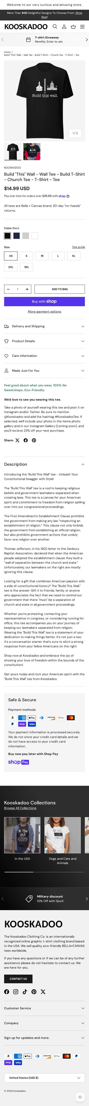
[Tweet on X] (17, 440)
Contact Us (18, 979)
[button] (73, 26)
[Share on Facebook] (26, 440)
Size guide (78, 247)
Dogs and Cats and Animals (62, 861)
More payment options (44, 312)
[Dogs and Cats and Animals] (63, 835)
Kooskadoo (12, 167)
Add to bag (60, 289)
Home (7, 52)
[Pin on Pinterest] (34, 440)
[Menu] (82, 26)
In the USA (22, 859)
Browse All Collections (20, 808)
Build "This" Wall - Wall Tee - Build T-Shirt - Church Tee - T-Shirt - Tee (41, 55)
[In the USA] (22, 835)
